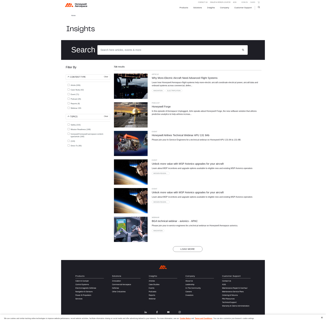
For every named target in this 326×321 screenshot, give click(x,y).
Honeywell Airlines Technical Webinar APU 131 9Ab (180, 135)
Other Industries (119, 292)
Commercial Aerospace (121, 284)
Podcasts (152, 292)
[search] (243, 49)
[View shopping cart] (259, 2)
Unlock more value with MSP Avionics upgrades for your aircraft (188, 163)
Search (258, 8)
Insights (211, 8)
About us (189, 281)
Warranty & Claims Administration (235, 306)
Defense (115, 288)
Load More (187, 249)
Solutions (197, 8)
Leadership (189, 284)
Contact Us (226, 281)
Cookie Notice (185, 318)
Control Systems (82, 284)
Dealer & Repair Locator (220, 2)
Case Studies (154, 284)
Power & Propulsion (83, 295)
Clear (106, 77)
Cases (252, 2)
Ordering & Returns (230, 295)
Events (151, 288)
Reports (152, 295)
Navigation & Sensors (84, 292)
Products (184, 8)
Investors (189, 295)
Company (224, 8)
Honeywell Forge (161, 106)
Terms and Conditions (203, 318)
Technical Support (229, 302)
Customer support (243, 8)
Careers (188, 292)
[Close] (322, 317)
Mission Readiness (161, 173)
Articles (152, 281)
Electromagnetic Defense (85, 288)
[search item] (131, 86)
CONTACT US (203, 2)
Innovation (158, 91)
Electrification (174, 91)
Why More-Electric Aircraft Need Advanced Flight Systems (185, 78)
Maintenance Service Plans (233, 292)
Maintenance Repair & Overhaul (234, 288)
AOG (234, 2)
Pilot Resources (228, 299)
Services (78, 299)
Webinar (152, 299)
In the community (193, 288)
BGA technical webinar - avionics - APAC (175, 221)
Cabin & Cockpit (82, 281)
